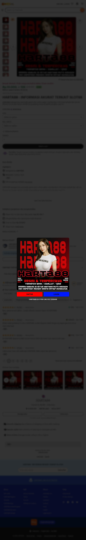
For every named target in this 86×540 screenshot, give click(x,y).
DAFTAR (29, 294)
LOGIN (56, 294)
